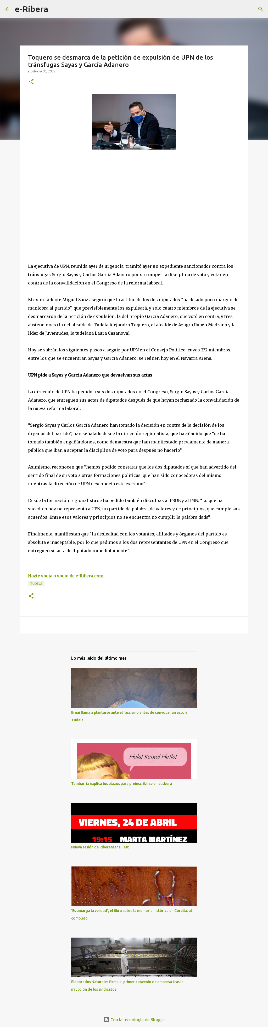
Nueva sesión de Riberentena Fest (100, 847)
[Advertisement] (67, 201)
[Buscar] (55, 9)
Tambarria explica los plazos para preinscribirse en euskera (121, 783)
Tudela (36, 583)
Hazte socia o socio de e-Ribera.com (65, 575)
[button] (31, 81)
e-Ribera (31, 9)
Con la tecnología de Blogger (137, 1019)
